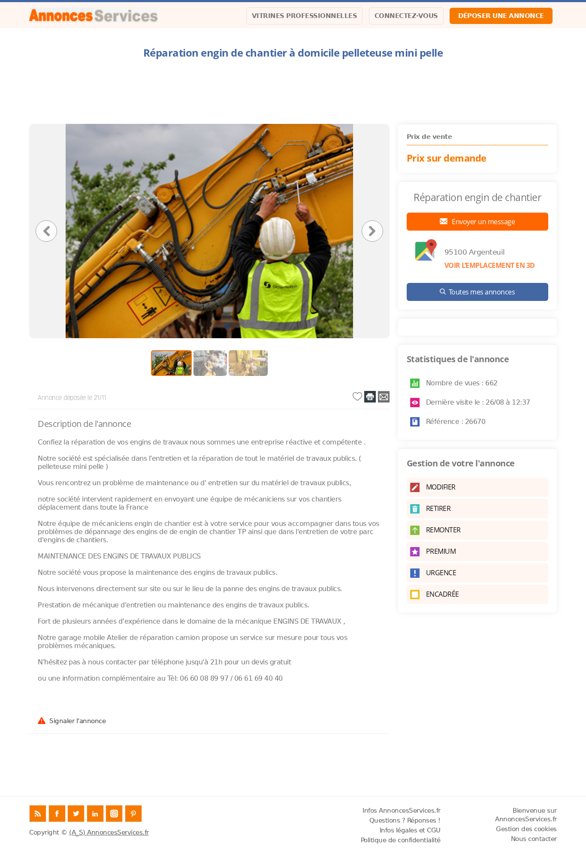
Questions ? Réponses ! (405, 820)
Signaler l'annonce (77, 720)
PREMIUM (441, 551)
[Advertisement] (293, 91)
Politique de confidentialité (401, 840)
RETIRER (438, 508)
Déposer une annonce (501, 16)
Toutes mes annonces (482, 292)
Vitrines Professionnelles (304, 16)
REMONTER (443, 530)
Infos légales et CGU (410, 830)
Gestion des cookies (526, 829)
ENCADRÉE (442, 594)
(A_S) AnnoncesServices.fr (109, 832)
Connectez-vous (406, 16)
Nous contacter (534, 839)
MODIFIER (441, 487)
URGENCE (441, 572)
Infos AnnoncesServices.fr (401, 810)
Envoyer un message (482, 221)
